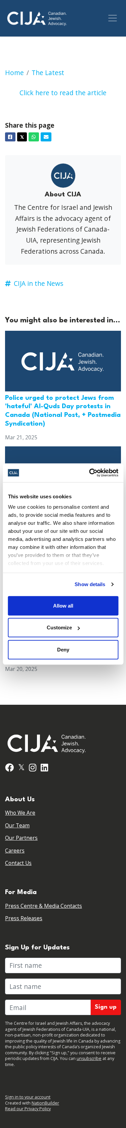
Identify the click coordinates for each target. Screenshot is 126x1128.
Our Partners (21, 837)
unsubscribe (89, 1058)
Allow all (63, 605)
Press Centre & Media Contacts (43, 906)
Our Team (17, 825)
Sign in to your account (27, 1097)
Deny (63, 649)
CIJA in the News (38, 283)
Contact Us (18, 863)
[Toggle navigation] (112, 18)
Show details (90, 584)
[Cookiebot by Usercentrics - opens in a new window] (89, 472)
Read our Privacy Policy (28, 1109)
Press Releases (23, 918)
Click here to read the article (63, 92)
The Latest (48, 72)
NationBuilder (45, 1103)
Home (14, 72)
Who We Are (20, 812)
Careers (15, 850)
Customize (59, 627)
